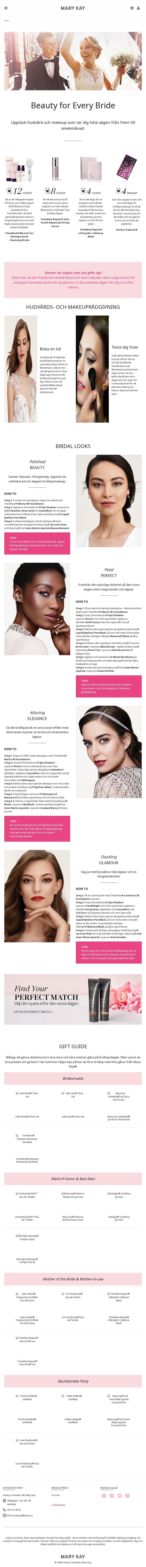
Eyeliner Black (43, 787)
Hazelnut (57, 769)
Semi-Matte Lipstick (16, 808)
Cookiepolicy (58, 1504)
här (129, 223)
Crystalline (45, 510)
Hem (6, 20)
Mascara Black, (96, 926)
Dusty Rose (92, 909)
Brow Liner (82, 646)
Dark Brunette (121, 650)
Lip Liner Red (83, 933)
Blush (7, 804)
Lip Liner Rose (58, 524)
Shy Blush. (29, 804)
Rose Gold (28, 510)
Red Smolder (118, 937)
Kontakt (55, 1495)
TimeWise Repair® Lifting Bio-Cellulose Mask (91, 233)
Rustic (89, 618)
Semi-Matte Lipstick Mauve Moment (47, 528)
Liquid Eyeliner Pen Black (91, 919)
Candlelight (93, 905)
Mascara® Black (119, 636)
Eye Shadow (49, 507)
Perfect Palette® (126, 229)
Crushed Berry (49, 808)
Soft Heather (12, 510)
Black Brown (108, 646)
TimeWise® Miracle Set (19, 233)
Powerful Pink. (105, 670)
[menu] (5, 8)
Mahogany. (28, 780)
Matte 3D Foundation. (31, 503)
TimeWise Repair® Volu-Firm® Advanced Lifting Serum (55, 223)
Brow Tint (94, 650)
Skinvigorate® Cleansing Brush (19, 238)
